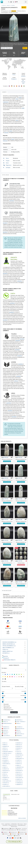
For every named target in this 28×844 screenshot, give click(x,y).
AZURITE (5, 749)
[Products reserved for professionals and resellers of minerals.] (26, 560)
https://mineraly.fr (22, 829)
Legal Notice (7, 823)
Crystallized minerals (9, 645)
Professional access (12, 825)
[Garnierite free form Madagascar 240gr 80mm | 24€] (7, 532)
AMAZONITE (19, 742)
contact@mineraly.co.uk (11, 829)
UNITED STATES (20, 733)
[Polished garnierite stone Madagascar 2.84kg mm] (21, 553)
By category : (4, 668)
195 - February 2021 (23, 82)
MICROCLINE (6, 770)
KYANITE (5, 767)
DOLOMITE (19, 756)
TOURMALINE (19, 782)
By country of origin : (19, 686)
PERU (18, 730)
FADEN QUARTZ (20, 758)
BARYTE (18, 749)
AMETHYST (19, 744)
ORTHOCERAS (19, 770)
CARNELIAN (19, 753)
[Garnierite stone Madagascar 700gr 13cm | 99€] (21, 470)
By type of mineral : (6, 686)
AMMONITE (6, 746)
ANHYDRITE (19, 746)
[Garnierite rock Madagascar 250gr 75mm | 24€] (21, 511)
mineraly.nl (21, 833)
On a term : (4, 681)
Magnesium (8, 165)
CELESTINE (6, 754)
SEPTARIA (5, 779)
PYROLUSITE (19, 774)
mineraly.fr (5, 832)
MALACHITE (19, 768)
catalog (4, 5)
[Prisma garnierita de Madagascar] (21, 86)
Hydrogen (8, 167)
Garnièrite (23, 76)
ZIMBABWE (19, 735)
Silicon (7, 158)
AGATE (5, 742)
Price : (3, 691)
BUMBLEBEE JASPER (8, 751)
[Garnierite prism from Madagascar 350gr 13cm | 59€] (21, 491)
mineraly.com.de (22, 832)
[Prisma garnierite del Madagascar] (14, 86)
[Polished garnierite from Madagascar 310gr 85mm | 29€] (21, 532)
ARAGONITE (19, 748)
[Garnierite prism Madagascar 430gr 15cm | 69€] (7, 470)
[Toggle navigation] (26, 1)
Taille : (3, 700)
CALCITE (18, 751)
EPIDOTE (5, 758)
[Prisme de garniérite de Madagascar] (9, 86)
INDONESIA (6, 726)
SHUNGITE (19, 779)
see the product (7, 461)
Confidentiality (14, 823)
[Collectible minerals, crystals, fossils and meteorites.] (2, 1)
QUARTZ (5, 775)
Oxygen (7, 160)
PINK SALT (19, 772)
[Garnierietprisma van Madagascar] (19, 86)
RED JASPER (19, 775)
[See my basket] (13, 2)
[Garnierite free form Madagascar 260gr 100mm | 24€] (7, 511)
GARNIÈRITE (6, 761)
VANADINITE (19, 784)
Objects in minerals (8, 647)
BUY (24, 7)
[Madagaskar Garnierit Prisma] (12, 86)
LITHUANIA (19, 726)
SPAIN (18, 723)
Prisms (13, 5)
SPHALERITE (6, 782)
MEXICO (5, 730)
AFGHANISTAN (6, 719)
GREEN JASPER (6, 763)
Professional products (9, 659)
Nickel (7, 162)
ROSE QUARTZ (19, 777)
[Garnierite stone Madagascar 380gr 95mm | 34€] (7, 553)
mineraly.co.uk (13, 832)
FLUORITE (18, 760)
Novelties (5, 656)
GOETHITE (19, 761)
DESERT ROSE (19, 754)
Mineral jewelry (8, 651)
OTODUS (5, 772)
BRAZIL (5, 721)
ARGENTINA (19, 719)
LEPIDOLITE (6, 768)
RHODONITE (6, 777)
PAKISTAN (5, 731)
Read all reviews (22, 818)
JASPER (18, 765)
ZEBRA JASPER (6, 786)
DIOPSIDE (5, 756)
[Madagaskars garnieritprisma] (24, 86)
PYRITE (5, 774)
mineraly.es (13, 833)
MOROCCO (6, 728)
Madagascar (14, 79)
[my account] (11, 2)
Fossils (5, 649)
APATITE (5, 748)
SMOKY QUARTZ (7, 780)
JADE (4, 765)
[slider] (2, 693)
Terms (2, 823)
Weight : (3, 695)
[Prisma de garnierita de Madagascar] (17, 86)
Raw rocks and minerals (9, 642)
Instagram (19, 828)
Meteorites (6, 653)
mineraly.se (17, 835)
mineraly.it (6, 833)
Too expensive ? (23, 55)
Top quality (6, 658)
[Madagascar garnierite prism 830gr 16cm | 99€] (7, 491)
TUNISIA (5, 733)
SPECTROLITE (19, 780)
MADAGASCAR (20, 728)
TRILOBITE (6, 784)
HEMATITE (19, 763)
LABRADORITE (19, 767)
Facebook (13, 828)
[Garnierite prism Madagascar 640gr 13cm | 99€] (21, 449)
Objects (8, 5)
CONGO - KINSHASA (21, 721)
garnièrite (5, 457)
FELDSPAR (5, 760)
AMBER (5, 744)
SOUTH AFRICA (6, 735)
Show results (14, 712)
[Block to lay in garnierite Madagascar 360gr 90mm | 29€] (7, 574)
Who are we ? (20, 823)
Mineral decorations (9, 644)
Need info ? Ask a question (6, 48)
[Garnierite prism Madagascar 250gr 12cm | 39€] (7, 449)
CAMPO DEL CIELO (7, 753)
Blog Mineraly (6, 828)
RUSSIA (19, 731)
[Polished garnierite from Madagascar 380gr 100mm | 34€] (21, 574)
